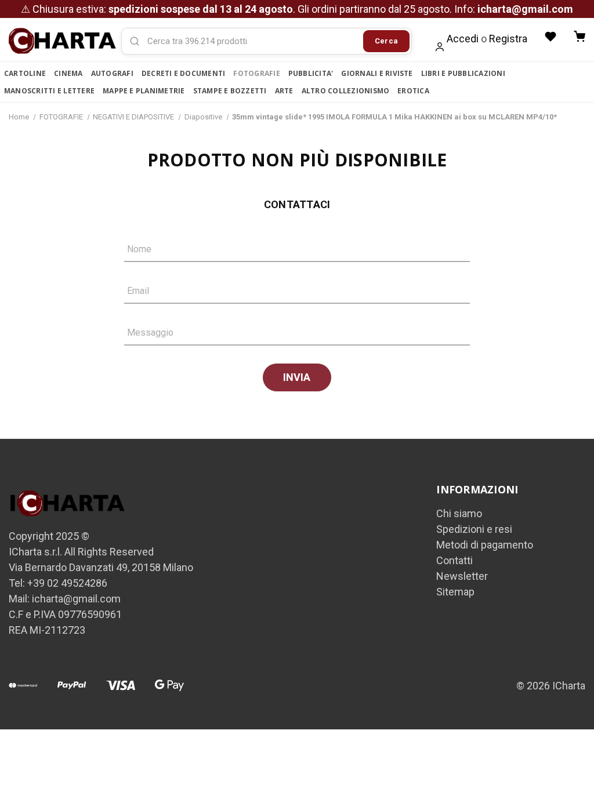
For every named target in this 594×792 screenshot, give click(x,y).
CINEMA (68, 73)
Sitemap (455, 592)
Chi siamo (459, 513)
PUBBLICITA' (311, 73)
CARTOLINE (25, 73)
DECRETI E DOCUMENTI (184, 73)
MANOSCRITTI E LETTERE (49, 91)
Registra (508, 38)
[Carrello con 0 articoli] (579, 36)
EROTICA (413, 91)
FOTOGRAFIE (256, 73)
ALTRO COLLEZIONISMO (346, 91)
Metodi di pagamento (484, 545)
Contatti (454, 560)
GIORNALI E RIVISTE (376, 73)
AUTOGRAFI (112, 73)
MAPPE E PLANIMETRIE (144, 91)
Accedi (463, 38)
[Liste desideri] (550, 36)
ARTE (284, 91)
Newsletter (462, 576)
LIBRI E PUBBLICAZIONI (463, 73)
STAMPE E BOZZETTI (230, 91)
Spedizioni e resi (474, 529)
